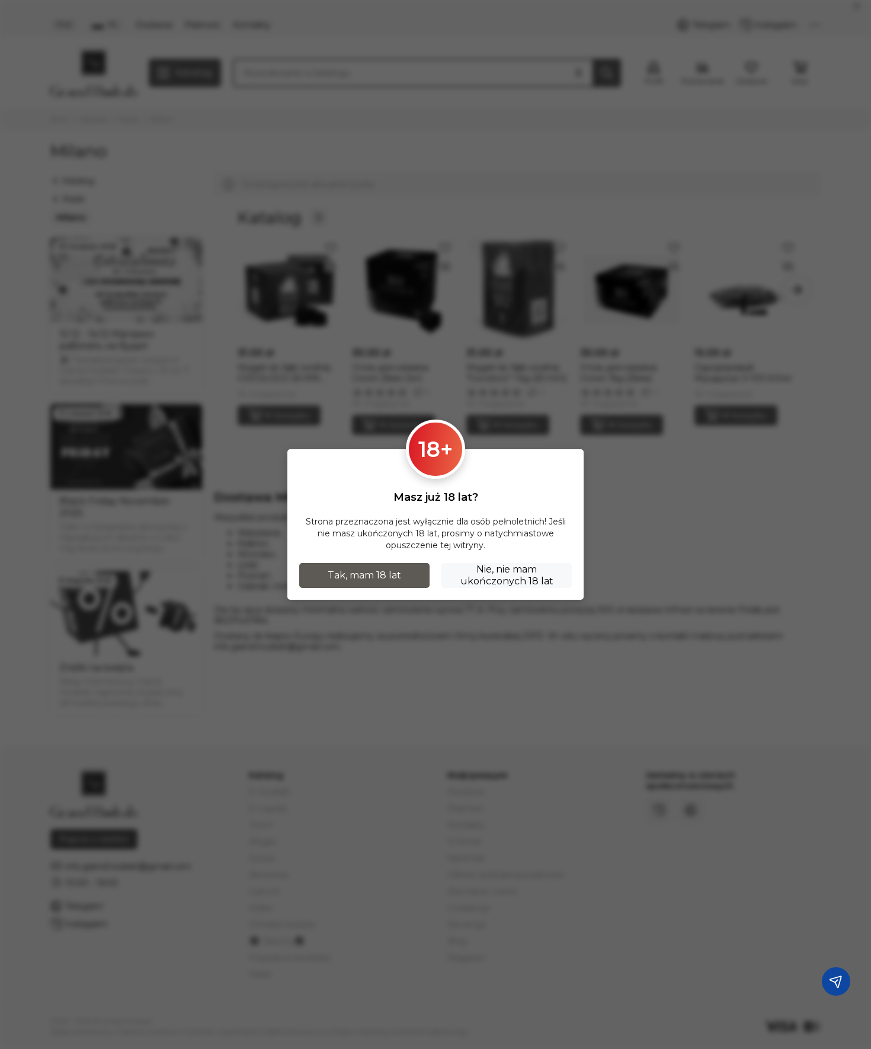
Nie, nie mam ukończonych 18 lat (506, 575)
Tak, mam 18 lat (364, 575)
